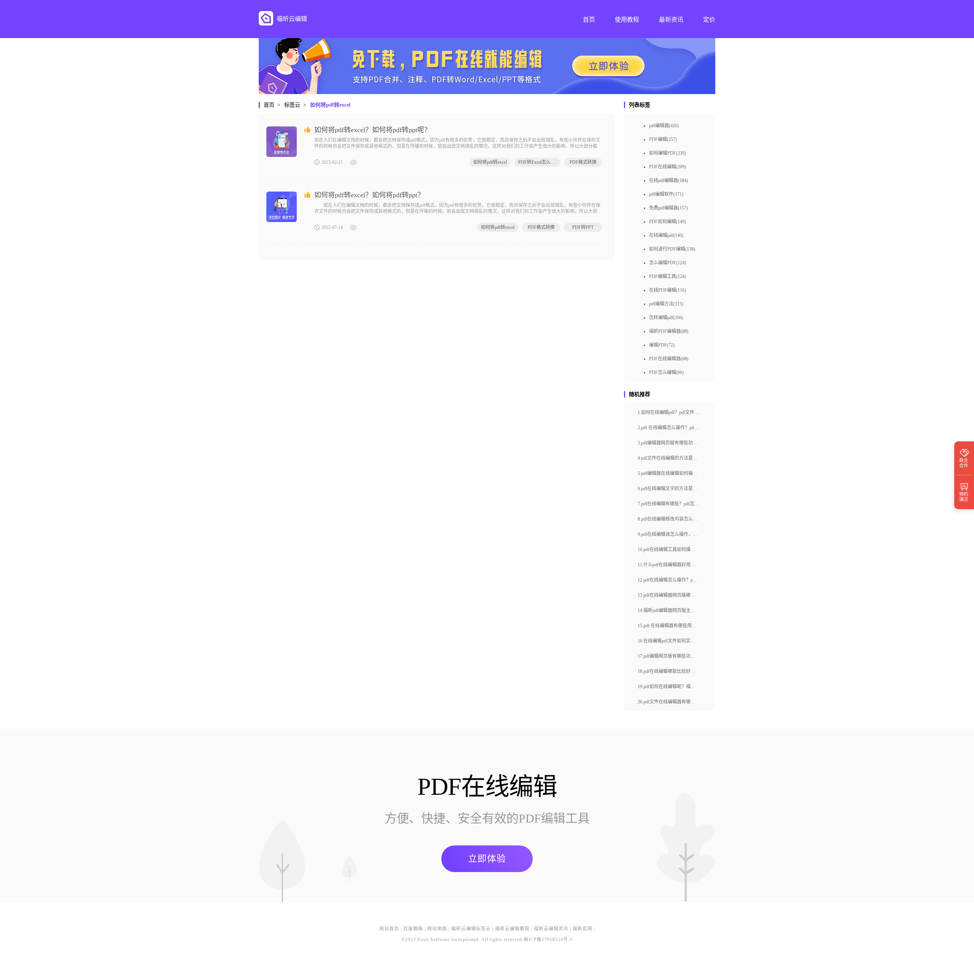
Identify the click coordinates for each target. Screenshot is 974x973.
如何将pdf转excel (330, 105)
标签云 (292, 105)
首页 (269, 105)
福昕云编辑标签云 (471, 928)
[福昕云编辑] (266, 18)
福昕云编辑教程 (512, 928)
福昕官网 (582, 928)
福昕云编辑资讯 (551, 928)
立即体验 (487, 859)
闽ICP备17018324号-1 (548, 939)
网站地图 (437, 928)
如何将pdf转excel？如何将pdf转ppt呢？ (372, 130)
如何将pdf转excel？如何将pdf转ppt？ (369, 195)
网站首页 (389, 928)
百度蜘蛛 (413, 928)
